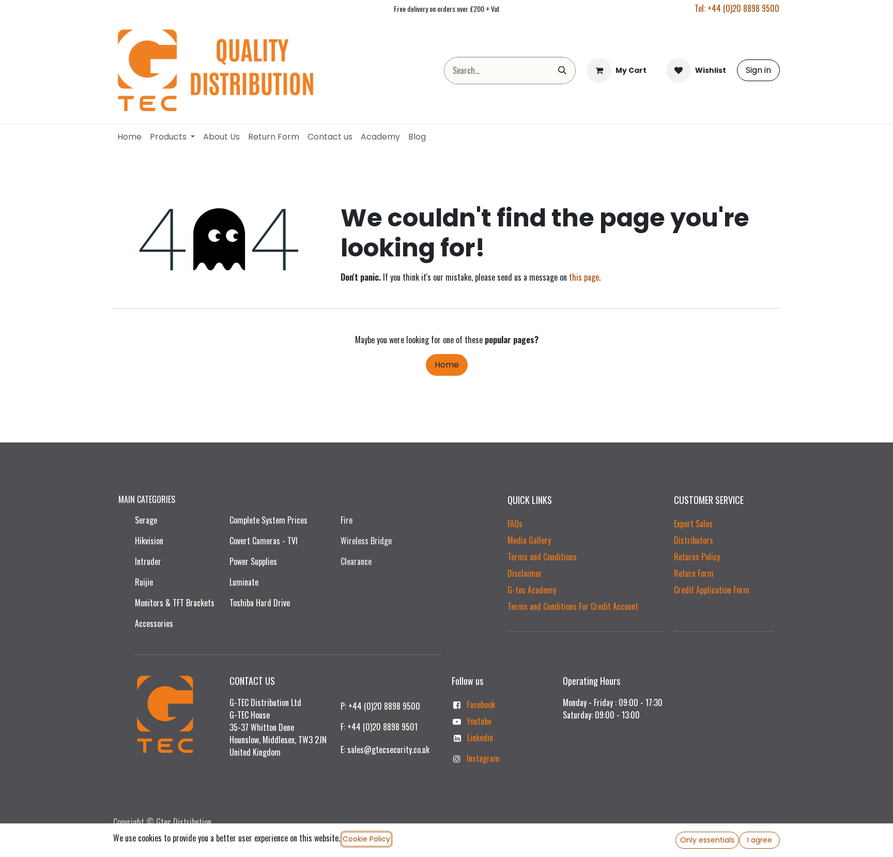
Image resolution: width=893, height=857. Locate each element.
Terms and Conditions (542, 556)
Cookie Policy (366, 839)
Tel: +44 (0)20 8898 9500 (737, 8)
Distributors (693, 540)
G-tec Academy (531, 590)
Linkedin (480, 737)
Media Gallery (529, 540)
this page (584, 277)
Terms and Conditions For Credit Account (572, 606)
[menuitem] (129, 137)
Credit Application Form (711, 590)
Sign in (758, 70)
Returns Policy (697, 556)
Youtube (479, 721)
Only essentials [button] (707, 840)
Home (447, 365)
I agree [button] (759, 840)
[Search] (562, 70)
